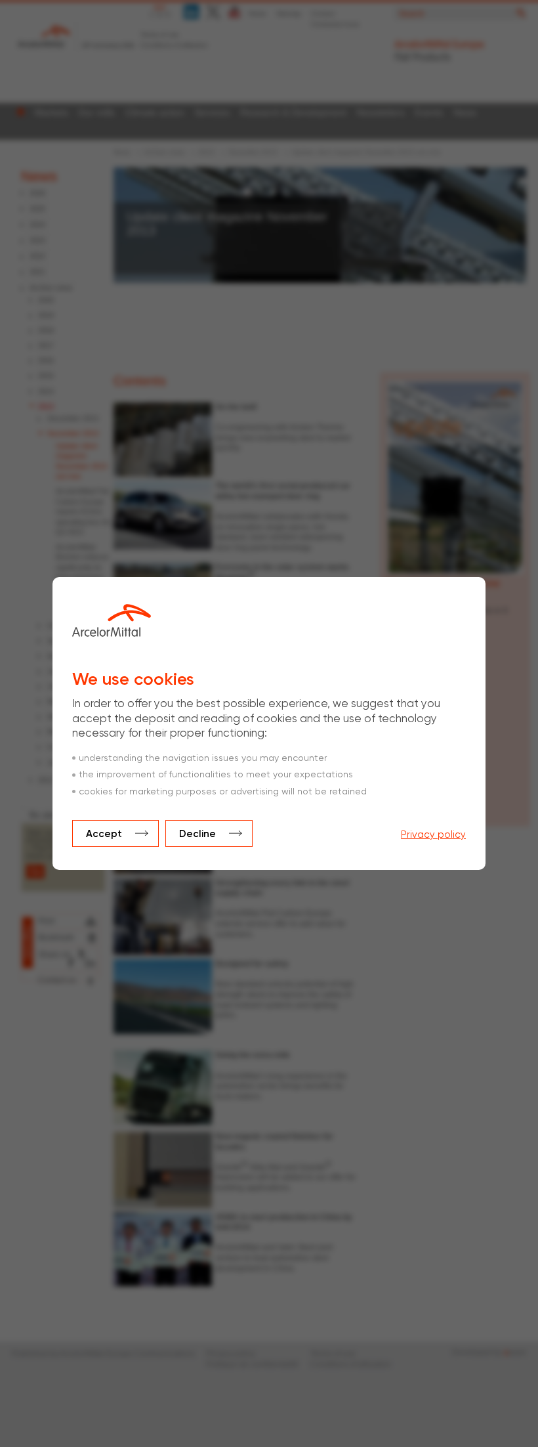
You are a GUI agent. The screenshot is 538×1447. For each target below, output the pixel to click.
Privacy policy (433, 835)
